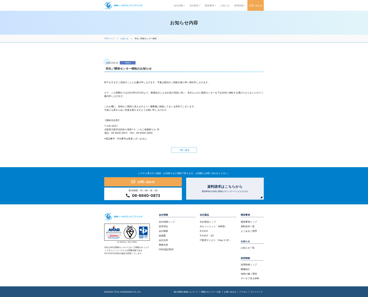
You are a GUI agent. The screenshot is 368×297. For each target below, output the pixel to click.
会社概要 (163, 231)
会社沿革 (163, 240)
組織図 (162, 235)
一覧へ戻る (184, 149)
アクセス (243, 292)
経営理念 (163, 226)
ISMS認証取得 (166, 249)
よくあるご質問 (249, 231)
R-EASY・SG (207, 235)
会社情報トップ (167, 221)
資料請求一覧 (248, 226)
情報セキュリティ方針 (211, 292)
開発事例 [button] (209, 5)
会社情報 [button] (178, 5)
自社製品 (204, 214)
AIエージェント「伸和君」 (213, 226)
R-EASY (204, 231)
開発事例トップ (249, 221)
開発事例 (245, 214)
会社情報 (163, 214)
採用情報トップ (249, 264)
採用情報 (245, 258)
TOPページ (109, 38)
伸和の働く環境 (249, 273)
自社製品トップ (208, 221)
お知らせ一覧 (248, 247)
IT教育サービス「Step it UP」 (215, 240)
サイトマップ (256, 292)
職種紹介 (245, 269)
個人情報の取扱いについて (186, 292)
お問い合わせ (255, 5)
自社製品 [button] (194, 5)
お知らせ (225, 5)
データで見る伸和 (250, 278)
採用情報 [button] (238, 5)
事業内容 (163, 244)
